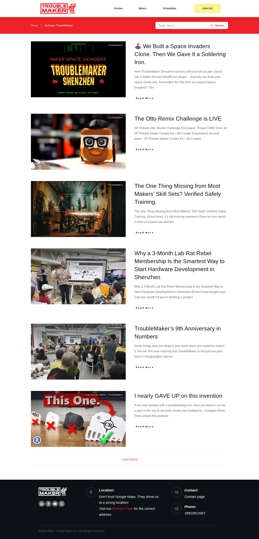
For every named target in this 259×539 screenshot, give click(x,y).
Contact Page (122, 509)
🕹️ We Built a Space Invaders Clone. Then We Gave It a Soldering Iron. (180, 54)
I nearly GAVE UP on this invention (178, 396)
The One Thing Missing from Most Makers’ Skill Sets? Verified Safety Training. (177, 194)
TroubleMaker (115, 45)
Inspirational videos (95, 395)
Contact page (194, 497)
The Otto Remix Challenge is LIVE (177, 118)
